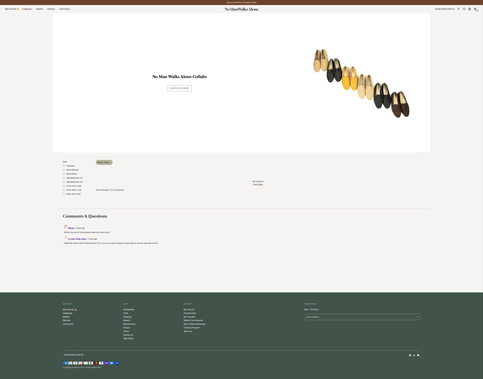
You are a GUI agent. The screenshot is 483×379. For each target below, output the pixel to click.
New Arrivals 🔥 (12, 9)
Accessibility (128, 309)
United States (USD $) (444, 9)
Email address (312, 314)
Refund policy (129, 324)
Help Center (128, 338)
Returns (126, 320)
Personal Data (190, 313)
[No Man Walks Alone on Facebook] (410, 355)
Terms (126, 331)
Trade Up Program (192, 327)
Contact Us (128, 335)
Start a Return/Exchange (194, 324)
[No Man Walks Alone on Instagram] (414, 355)
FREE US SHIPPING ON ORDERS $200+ (241, 3)
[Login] (469, 9)
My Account (189, 309)
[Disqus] (241, 255)
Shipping (127, 317)
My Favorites (189, 317)
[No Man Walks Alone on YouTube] (418, 355)
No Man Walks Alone (93, 367)
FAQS (125, 313)
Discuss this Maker (179, 88)
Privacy (126, 327)
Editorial (51, 9)
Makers (39, 9)
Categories (27, 9)
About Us (188, 331)
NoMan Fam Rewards (193, 320)
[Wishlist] (464, 9)
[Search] (458, 9)
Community (64, 9)
